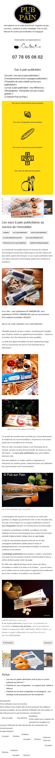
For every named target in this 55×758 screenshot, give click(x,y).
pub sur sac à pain (9, 324)
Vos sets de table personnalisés (27, 171)
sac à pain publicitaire (20, 232)
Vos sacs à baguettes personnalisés (27, 122)
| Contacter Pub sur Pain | (16, 97)
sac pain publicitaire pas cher (12, 237)
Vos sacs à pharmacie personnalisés (27, 147)
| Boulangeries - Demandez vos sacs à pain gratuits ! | (24, 92)
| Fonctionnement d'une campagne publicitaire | (25, 78)
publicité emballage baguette (39, 243)
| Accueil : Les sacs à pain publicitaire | (21, 75)
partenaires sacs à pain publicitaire (29, 324)
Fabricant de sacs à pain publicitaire (14, 243)
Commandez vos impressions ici (27, 40)
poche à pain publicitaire (39, 232)
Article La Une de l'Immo (22, 626)
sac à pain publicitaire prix (34, 237)
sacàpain (6, 232)
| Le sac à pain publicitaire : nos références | (24, 88)
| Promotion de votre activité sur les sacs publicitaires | (22, 83)
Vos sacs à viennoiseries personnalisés (27, 103)
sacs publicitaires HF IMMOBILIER (26, 311)
